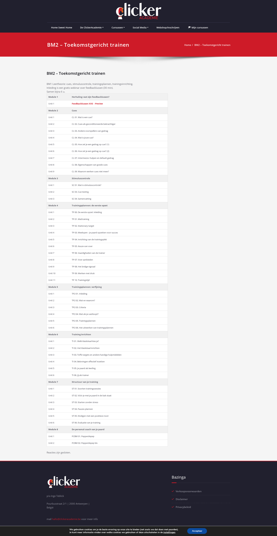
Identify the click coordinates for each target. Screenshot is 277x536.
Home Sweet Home (61, 27)
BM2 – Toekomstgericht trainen (212, 45)
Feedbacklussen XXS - (87, 103)
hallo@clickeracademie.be (66, 519)
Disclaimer (182, 499)
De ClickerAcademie (91, 27)
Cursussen (117, 27)
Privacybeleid (183, 507)
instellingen (169, 532)
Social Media (140, 27)
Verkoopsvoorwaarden (188, 491)
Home (187, 45)
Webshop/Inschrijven (167, 27)
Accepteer (197, 530)
